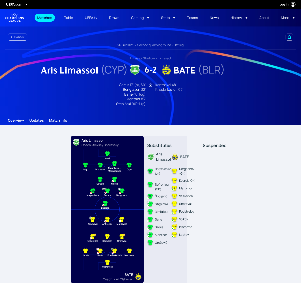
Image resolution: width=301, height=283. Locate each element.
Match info (58, 121)
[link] (44, 17)
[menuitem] (45, 17)
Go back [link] (19, 37)
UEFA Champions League (14, 17)
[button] (140, 17)
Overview (16, 121)
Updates (36, 121)
